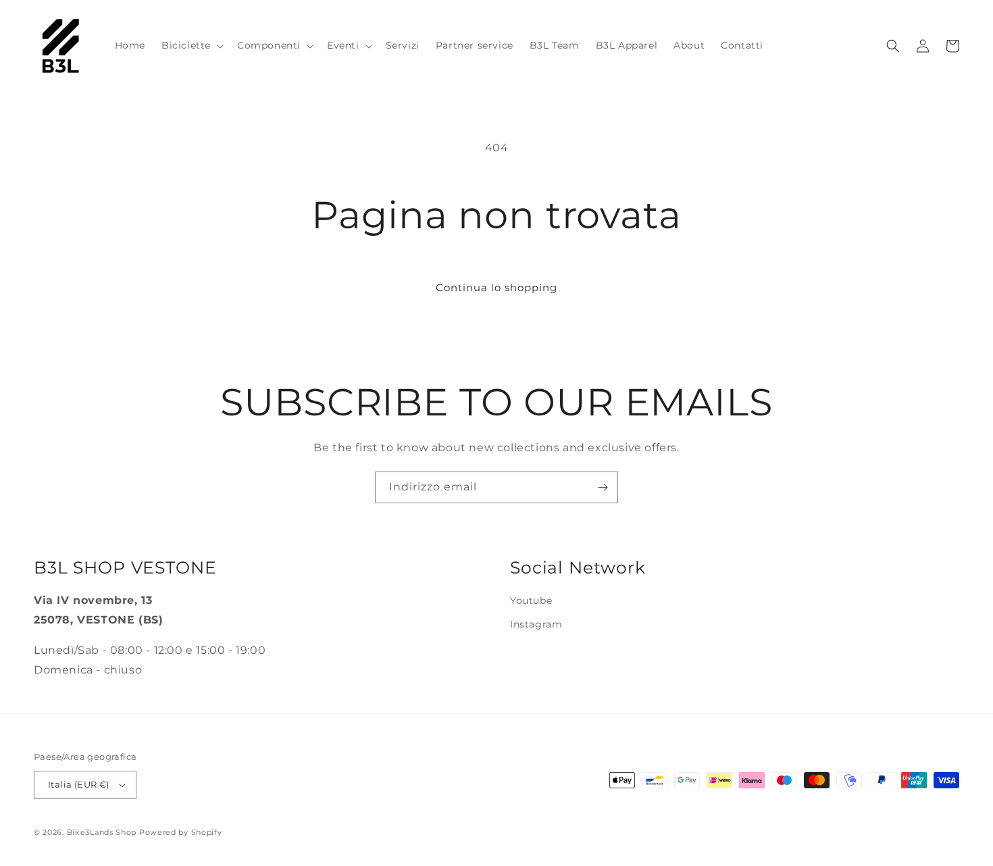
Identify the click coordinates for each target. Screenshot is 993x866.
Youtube (531, 600)
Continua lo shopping (496, 287)
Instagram (536, 624)
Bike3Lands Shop (102, 832)
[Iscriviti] (602, 487)
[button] (191, 45)
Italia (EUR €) (78, 784)
